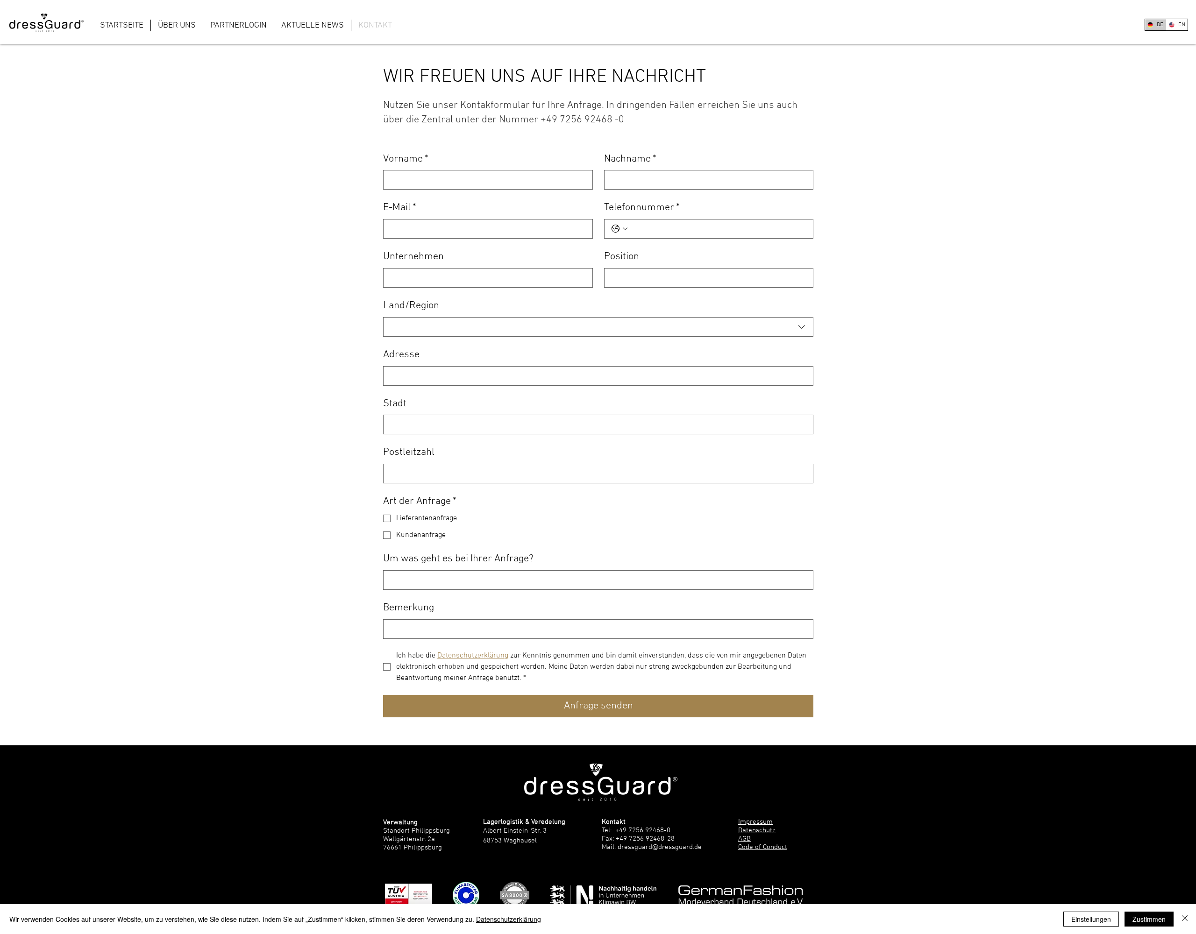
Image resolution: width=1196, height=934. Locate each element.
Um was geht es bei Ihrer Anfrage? (458, 558)
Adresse (401, 354)
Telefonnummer (642, 207)
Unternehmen (413, 256)
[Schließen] (1184, 919)
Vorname (405, 159)
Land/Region (411, 305)
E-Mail (399, 207)
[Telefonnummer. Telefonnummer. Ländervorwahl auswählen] (619, 228)
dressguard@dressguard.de (660, 847)
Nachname (630, 159)
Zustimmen (1149, 919)
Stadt (394, 403)
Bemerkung (408, 607)
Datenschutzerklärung (508, 919)
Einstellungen (1091, 919)
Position (621, 256)
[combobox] (598, 327)
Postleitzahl (408, 452)
